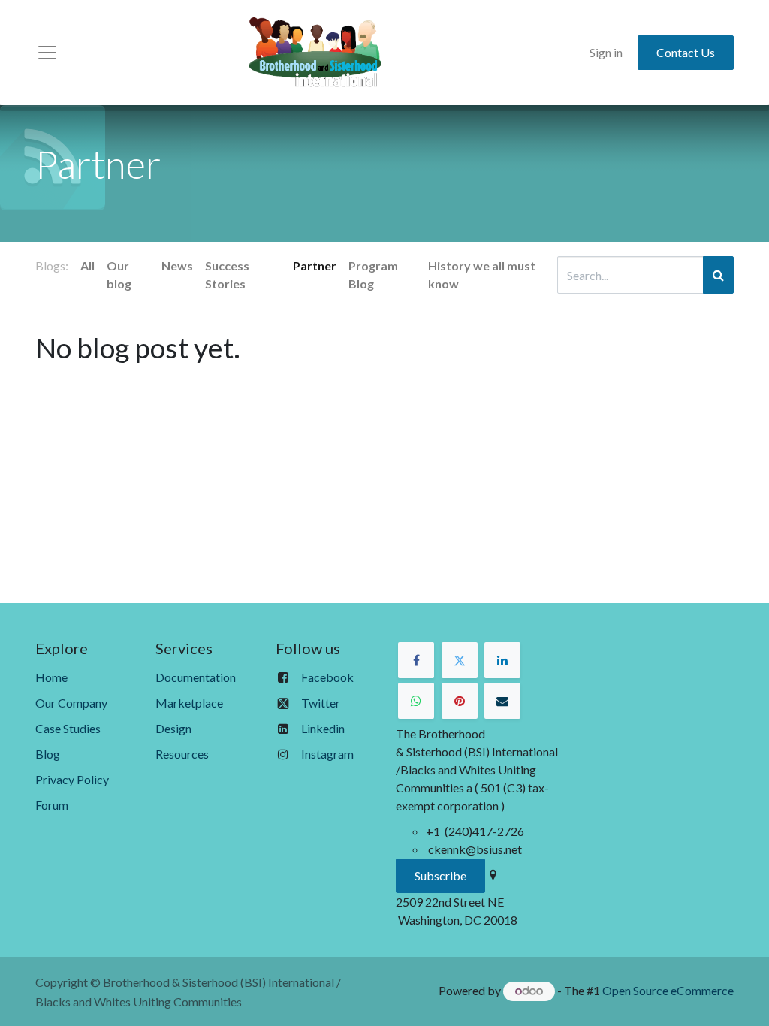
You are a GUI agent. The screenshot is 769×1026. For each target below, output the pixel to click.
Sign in (606, 52)
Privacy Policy (72, 779)
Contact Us (685, 52)
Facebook (327, 677)
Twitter (320, 703)
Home (51, 677)
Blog (47, 754)
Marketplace (189, 703)
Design (173, 728)
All (87, 265)
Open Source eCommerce (668, 990)
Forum (51, 805)
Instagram (327, 754)
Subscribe (440, 875)
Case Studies (68, 728)
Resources (182, 754)
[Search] (718, 275)
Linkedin (323, 728)
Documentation (195, 677)
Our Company (71, 703)
